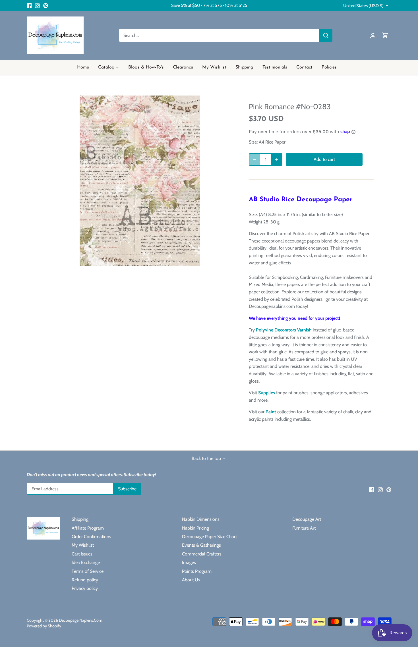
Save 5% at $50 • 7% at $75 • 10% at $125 (209, 5)
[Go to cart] (385, 35)
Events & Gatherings (201, 545)
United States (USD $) (363, 5)
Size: (253, 142)
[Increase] (276, 159)
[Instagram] (37, 5)
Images (189, 562)
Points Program (197, 571)
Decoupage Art (306, 519)
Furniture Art (304, 528)
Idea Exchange (86, 562)
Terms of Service (88, 571)
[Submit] (325, 35)
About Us (191, 579)
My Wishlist (83, 545)
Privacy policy (85, 588)
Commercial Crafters (202, 554)
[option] (139, 181)
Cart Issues (82, 554)
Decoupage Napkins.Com (80, 620)
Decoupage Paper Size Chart (209, 536)
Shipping (80, 519)
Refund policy (85, 579)
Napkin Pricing (195, 528)
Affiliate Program (88, 528)
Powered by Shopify (44, 626)
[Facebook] (29, 5)
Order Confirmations (91, 536)
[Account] (373, 35)
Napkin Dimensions (201, 519)
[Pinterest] (45, 5)
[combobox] (219, 35)
